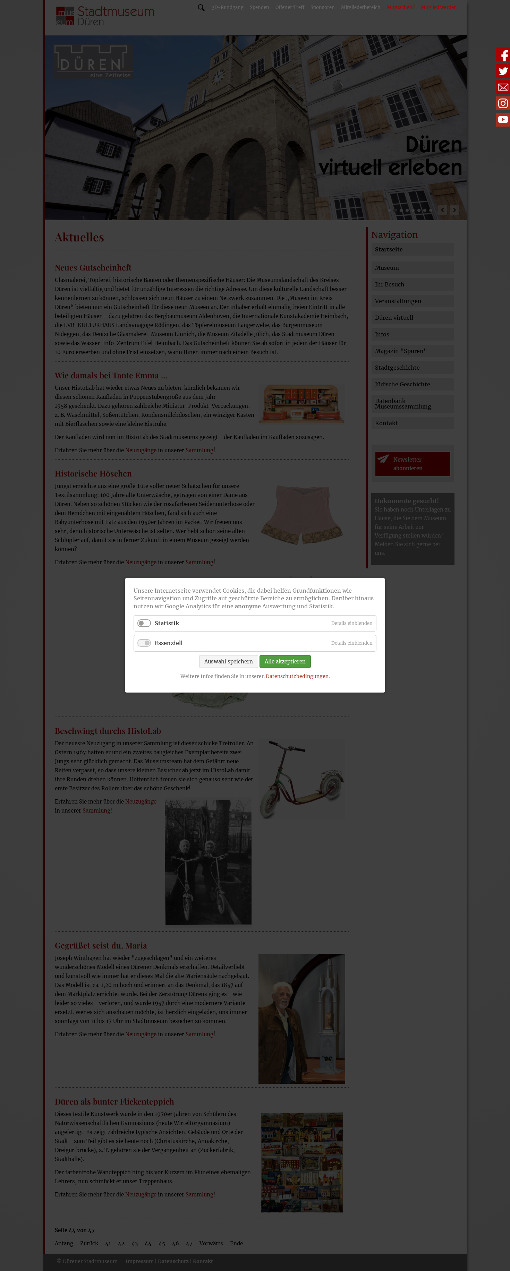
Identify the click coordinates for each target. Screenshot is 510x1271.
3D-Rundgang (228, 7)
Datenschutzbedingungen (297, 676)
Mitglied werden (439, 7)
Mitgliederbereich (361, 7)
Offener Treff (289, 7)
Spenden (259, 7)
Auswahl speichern (228, 661)
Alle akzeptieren (285, 661)
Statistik (167, 623)
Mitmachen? (401, 7)
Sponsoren (323, 7)
